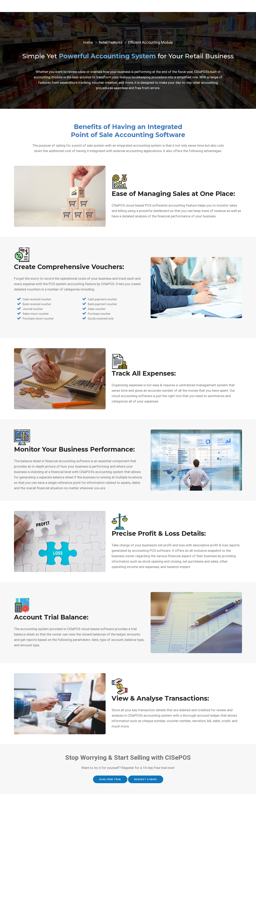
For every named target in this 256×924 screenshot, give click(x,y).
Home (88, 42)
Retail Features (110, 42)
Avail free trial (110, 779)
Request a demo (145, 779)
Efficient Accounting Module (150, 42)
